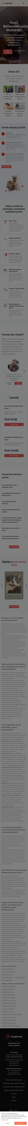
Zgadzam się (20, 1123)
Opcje (7, 1123)
